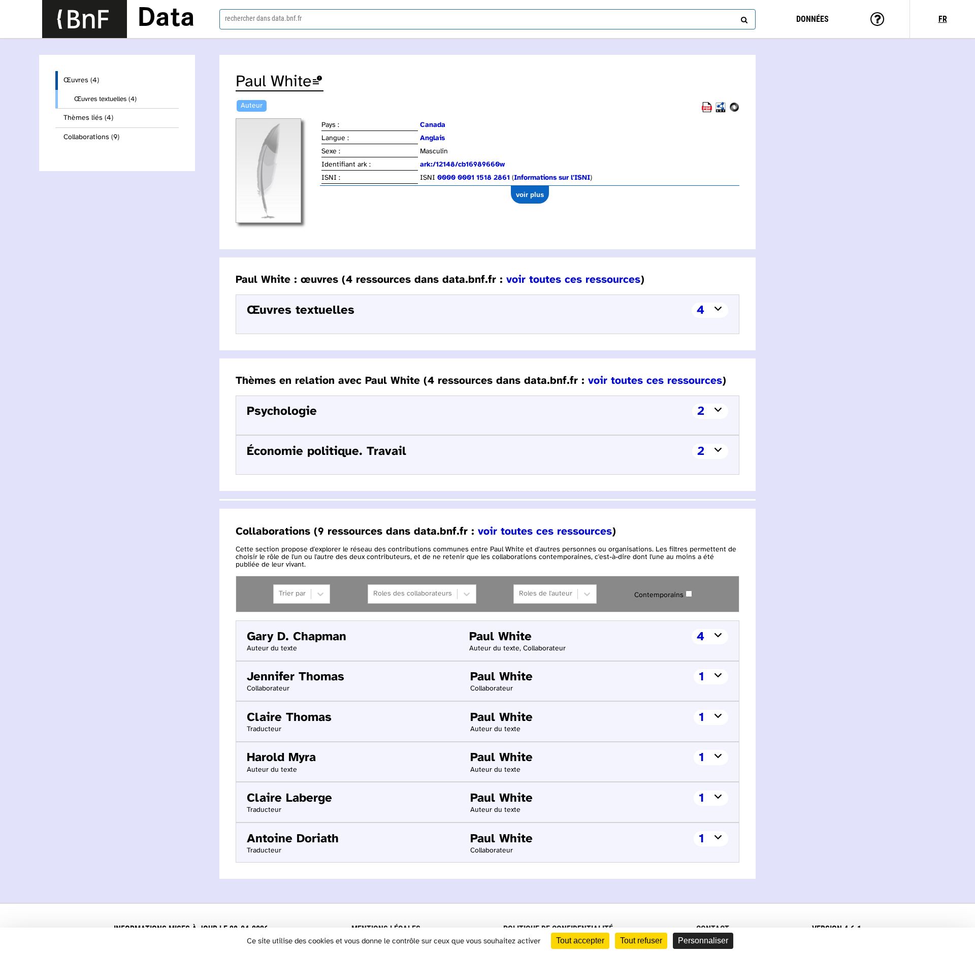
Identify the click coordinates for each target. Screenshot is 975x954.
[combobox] (487, 19)
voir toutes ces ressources (573, 279)
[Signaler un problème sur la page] (317, 82)
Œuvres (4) (81, 80)
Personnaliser (703, 940)
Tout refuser (641, 940)
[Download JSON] (734, 110)
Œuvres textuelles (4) (105, 99)
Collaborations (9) (91, 137)
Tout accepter (580, 940)
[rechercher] (743, 18)
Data (166, 19)
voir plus (530, 195)
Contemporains (659, 595)
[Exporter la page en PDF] (707, 110)
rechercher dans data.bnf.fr (263, 18)
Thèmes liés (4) (88, 118)
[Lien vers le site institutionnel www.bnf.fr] (84, 19)
